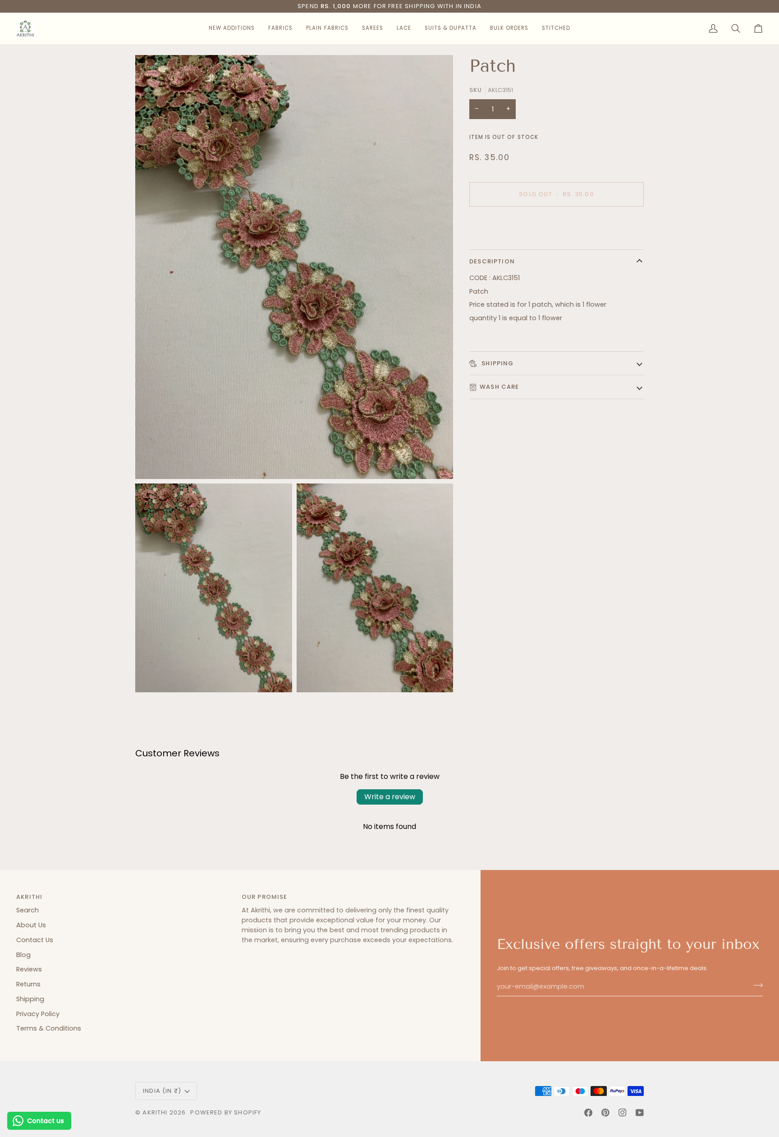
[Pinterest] (605, 1113)
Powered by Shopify (225, 1112)
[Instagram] (623, 1113)
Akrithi (154, 1112)
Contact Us (34, 939)
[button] (231, 28)
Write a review (389, 797)
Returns (28, 984)
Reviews (29, 969)
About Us (31, 925)
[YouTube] (640, 1113)
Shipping (497, 363)
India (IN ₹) (162, 1090)
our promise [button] (265, 897)
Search (27, 910)
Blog (23, 954)
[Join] (755, 985)
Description (492, 261)
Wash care (499, 386)
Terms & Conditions (48, 1028)
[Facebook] (588, 1113)
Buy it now (556, 225)
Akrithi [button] (29, 897)
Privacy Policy (38, 1013)
